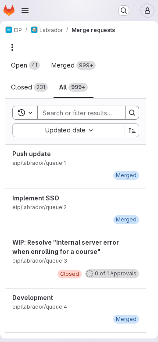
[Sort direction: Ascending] (132, 130)
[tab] (25, 65)
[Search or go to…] (123, 10)
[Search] (132, 113)
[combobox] (68, 130)
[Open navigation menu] (25, 11)
